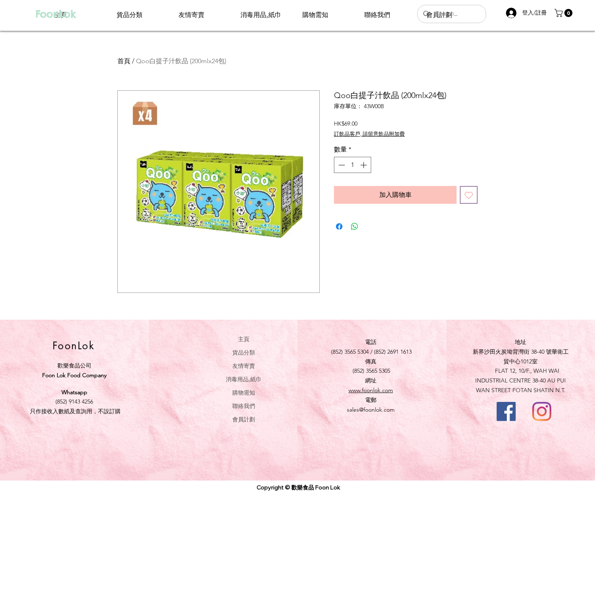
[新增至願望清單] (469, 195)
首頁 (123, 61)
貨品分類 (243, 352)
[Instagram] (541, 411)
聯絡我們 (243, 406)
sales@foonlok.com (371, 409)
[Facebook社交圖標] (506, 411)
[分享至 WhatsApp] (354, 226)
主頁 (243, 339)
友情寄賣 (243, 366)
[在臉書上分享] (339, 226)
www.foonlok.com (370, 390)
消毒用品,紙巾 (243, 379)
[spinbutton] (352, 165)
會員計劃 (243, 419)
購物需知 (243, 392)
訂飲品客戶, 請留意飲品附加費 (369, 134)
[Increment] (364, 165)
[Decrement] (340, 165)
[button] (564, 13)
